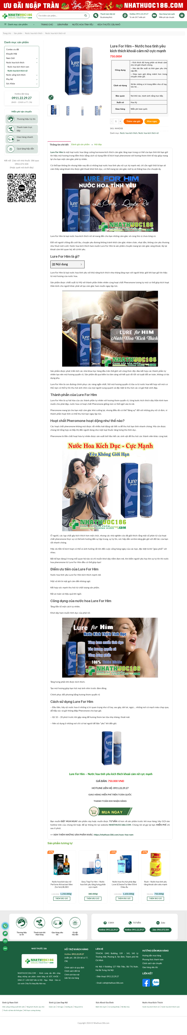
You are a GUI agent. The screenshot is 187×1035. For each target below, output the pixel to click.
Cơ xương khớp (114, 1007)
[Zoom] (51, 97)
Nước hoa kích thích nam (18, 67)
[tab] (59, 144)
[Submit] (85, 15)
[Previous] (52, 71)
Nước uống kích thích (15, 75)
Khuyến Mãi (11, 54)
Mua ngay (152, 121)
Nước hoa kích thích (33, 33)
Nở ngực (60, 1007)
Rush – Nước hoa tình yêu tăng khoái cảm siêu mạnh (155, 883)
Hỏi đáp (98, 144)
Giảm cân (52, 1007)
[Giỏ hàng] (182, 15)
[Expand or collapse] (81, 264)
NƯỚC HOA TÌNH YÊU (82, 24)
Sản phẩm (18, 33)
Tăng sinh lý (78, 1007)
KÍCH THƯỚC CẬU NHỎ (109, 24)
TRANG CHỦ (47, 24)
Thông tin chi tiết (59, 144)
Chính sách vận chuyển (152, 963)
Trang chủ (7, 33)
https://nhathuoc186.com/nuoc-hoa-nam (113, 835)
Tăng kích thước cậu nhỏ (35, 1007)
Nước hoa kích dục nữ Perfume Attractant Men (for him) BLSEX (62, 884)
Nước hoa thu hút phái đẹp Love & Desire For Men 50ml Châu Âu (124, 884)
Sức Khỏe (10, 84)
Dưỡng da (69, 1007)
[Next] (101, 71)
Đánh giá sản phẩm (80, 144)
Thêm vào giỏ (133, 121)
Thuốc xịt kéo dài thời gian (12, 1010)
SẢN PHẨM (62, 24)
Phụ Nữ (9, 79)
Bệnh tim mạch (101, 1007)
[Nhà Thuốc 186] (19, 16)
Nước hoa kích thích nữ (55, 33)
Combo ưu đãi (12, 50)
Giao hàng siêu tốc (150, 967)
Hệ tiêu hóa (125, 1007)
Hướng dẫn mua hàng (151, 956)
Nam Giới (10, 58)
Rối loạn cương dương (32, 1010)
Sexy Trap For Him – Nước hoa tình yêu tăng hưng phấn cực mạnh (93, 884)
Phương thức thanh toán (152, 960)
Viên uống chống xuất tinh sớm (13, 1007)
